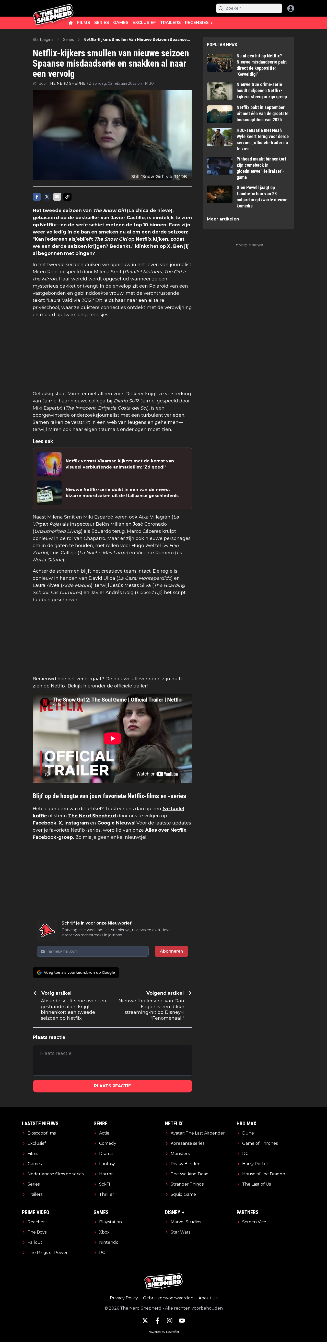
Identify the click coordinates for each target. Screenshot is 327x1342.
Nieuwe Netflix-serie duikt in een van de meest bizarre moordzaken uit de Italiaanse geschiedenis (122, 492)
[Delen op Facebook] (37, 197)
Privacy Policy (124, 1298)
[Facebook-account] (157, 1321)
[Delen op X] (47, 197)
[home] (70, 22)
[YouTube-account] (182, 1321)
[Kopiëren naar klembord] (67, 197)
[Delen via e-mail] (57, 197)
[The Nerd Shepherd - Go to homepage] (53, 8)
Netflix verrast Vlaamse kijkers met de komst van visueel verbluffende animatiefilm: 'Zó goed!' (120, 464)
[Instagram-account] (170, 1321)
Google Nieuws (115, 823)
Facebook (44, 823)
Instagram (76, 823)
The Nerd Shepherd (92, 816)
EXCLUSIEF (144, 22)
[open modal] (290, 8)
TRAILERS (170, 22)
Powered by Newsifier (163, 1332)
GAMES (121, 22)
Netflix (143, 239)
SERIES (101, 22)
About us (207, 1298)
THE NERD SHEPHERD (69, 83)
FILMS (83, 22)
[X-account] (145, 1321)
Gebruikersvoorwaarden (168, 1298)
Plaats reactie (112, 1086)
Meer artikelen (223, 219)
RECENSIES (197, 22)
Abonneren (171, 951)
